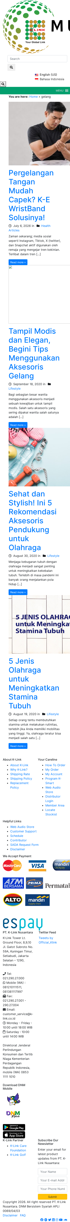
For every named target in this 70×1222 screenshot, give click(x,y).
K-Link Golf (18, 1155)
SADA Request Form (24, 845)
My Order (52, 769)
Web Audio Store (22, 827)
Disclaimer (17, 849)
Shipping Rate (20, 774)
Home (33, 96)
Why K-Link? (18, 769)
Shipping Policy (21, 778)
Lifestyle (15, 388)
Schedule (16, 836)
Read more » (18, 262)
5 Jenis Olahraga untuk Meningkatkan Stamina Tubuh (34, 683)
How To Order (55, 765)
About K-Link (19, 765)
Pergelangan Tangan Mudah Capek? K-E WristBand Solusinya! (31, 195)
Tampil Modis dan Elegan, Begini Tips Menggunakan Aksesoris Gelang (34, 353)
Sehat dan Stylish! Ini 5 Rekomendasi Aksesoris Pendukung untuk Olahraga (33, 520)
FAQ (23, 1215)
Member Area (54, 805)
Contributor (18, 840)
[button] (59, 90)
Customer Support (23, 831)
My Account (53, 774)
